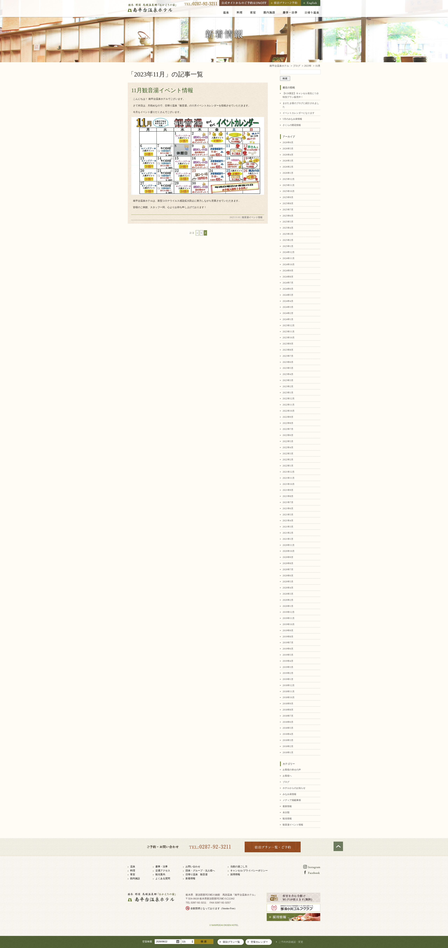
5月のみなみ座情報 (292, 119)
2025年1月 (288, 246)
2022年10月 (289, 410)
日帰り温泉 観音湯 (197, 874)
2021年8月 (288, 496)
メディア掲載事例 (292, 800)
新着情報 (190, 878)
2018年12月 (289, 685)
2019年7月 (288, 642)
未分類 (286, 812)
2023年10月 (289, 337)
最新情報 (287, 806)
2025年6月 (288, 215)
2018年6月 (288, 722)
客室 (132, 874)
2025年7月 (288, 209)
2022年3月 (288, 453)
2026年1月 (288, 173)
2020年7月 (288, 569)
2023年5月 (288, 368)
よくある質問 (162, 878)
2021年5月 (288, 514)
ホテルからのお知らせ (294, 788)
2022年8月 (288, 423)
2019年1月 (288, 679)
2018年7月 (288, 716)
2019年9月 (288, 630)
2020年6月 (288, 575)
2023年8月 (288, 349)
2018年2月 (288, 746)
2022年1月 (288, 465)
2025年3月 (288, 234)
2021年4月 (288, 520)
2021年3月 (288, 526)
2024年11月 (289, 258)
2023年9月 (288, 343)
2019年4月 (288, 661)
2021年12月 (289, 471)
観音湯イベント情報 (252, 217)
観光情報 (287, 818)
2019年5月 (288, 655)
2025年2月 (288, 240)
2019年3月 (288, 667)
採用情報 (235, 874)
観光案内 (160, 874)
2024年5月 (288, 295)
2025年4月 (288, 227)
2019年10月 (289, 624)
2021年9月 (288, 490)
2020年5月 (288, 581)
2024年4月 (288, 301)
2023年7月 (288, 356)
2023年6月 (288, 362)
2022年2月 (288, 459)
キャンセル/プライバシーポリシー (249, 870)
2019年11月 (289, 618)
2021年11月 (289, 478)
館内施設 (135, 878)
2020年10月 (289, 551)
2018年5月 (288, 728)
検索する (203, 941)
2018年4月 (288, 734)
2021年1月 (288, 539)
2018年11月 (289, 691)
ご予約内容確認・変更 (291, 942)
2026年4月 (288, 154)
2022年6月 (288, 435)
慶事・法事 (161, 866)
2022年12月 (289, 398)
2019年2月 (288, 673)
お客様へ (287, 775)
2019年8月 (288, 636)
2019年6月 (288, 648)
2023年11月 (289, 331)
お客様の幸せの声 (292, 769)
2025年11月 (289, 185)
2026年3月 (288, 160)
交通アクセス (162, 870)
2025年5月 (288, 221)
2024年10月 (289, 264)
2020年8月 (288, 563)
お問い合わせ (193, 866)
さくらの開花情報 (292, 125)
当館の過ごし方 (238, 866)
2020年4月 (288, 587)
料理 (132, 870)
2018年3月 (288, 740)
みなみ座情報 (289, 794)
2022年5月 (288, 441)
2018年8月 (288, 709)
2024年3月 (288, 307)
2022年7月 (288, 429)
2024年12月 (289, 252)
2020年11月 (289, 545)
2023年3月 (288, 380)
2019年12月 (289, 612)
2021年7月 (288, 502)
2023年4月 (288, 374)
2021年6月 (288, 508)
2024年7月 (288, 282)
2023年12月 (289, 325)
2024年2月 (288, 313)
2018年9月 (288, 703)
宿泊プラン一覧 (231, 942)
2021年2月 (288, 532)
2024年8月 (288, 276)
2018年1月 (288, 752)
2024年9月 (288, 270)
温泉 (132, 866)
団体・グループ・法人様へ (200, 870)
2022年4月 (288, 447)
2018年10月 (289, 697)
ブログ (286, 782)
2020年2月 (288, 600)
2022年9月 (288, 417)
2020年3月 (288, 593)
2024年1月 (288, 319)
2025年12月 (289, 179)
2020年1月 (288, 606)
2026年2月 (288, 166)
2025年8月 (288, 203)
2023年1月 (288, 392)
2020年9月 (288, 557)
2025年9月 (288, 197)
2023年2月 (288, 386)
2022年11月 (289, 404)
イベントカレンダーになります (298, 113)
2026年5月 (288, 148)
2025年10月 (289, 191)
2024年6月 (288, 288)
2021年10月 (289, 484)
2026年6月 (288, 142)
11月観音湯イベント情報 (162, 90)
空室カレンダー (259, 942)
